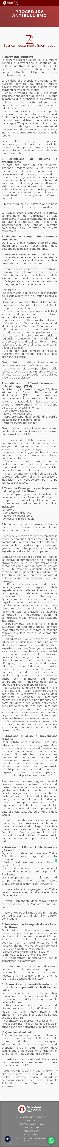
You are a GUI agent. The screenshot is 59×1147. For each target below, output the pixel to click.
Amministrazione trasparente (31, 1117)
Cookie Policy (31, 1135)
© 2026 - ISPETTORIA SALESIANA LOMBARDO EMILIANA (29, 1140)
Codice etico (31, 1121)
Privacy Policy (31, 1131)
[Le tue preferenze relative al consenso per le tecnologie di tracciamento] (56, 860)
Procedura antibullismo (31, 1124)
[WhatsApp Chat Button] (51, 1140)
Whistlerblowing (31, 1128)
